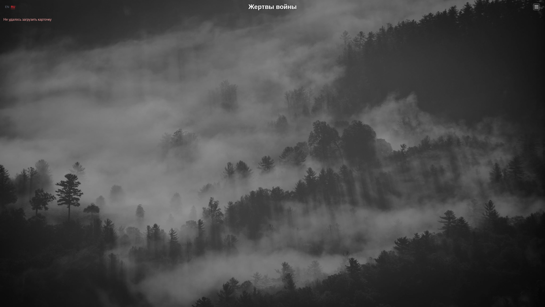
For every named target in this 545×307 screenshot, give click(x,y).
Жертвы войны (272, 6)
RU (13, 7)
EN (7, 7)
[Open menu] (536, 6)
